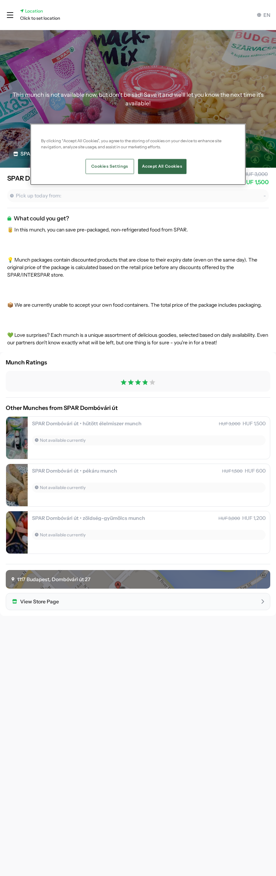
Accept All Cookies (162, 166)
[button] (10, 15)
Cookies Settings (109, 166)
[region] (138, 154)
